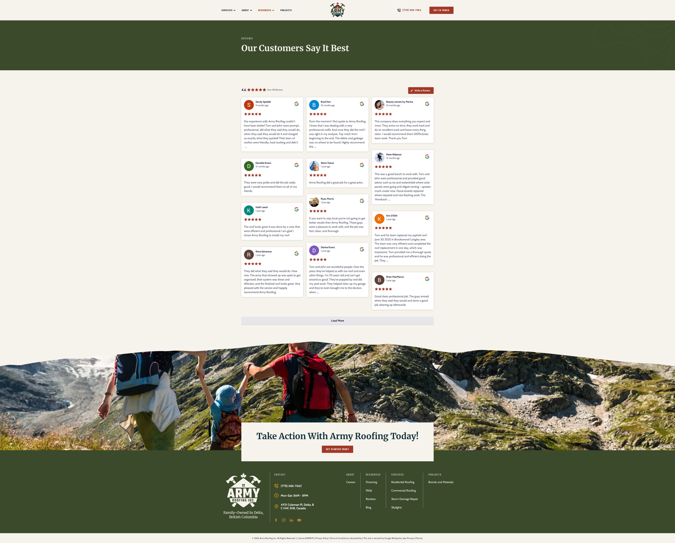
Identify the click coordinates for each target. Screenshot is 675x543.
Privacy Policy (321, 538)
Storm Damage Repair (404, 499)
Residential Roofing (402, 482)
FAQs (369, 490)
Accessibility (356, 538)
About (245, 10)
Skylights (396, 507)
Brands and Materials (441, 482)
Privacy (410, 538)
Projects (286, 10)
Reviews (371, 499)
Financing (371, 482)
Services (227, 10)
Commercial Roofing (403, 490)
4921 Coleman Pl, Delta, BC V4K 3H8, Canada (297, 506)
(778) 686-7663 (412, 10)
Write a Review (422, 90)
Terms (419, 538)
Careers (350, 482)
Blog (368, 507)
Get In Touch (441, 10)
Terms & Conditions (339, 538)
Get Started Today (337, 449)
